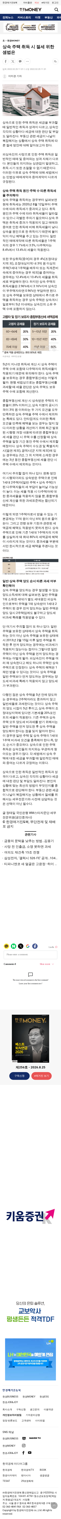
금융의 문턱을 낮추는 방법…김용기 (29, 841)
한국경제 (7, 1470)
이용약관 (48, 1409)
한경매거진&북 (10, 2)
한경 (10, 1396)
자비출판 (27, 2)
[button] (55, 2)
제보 (37, 2)
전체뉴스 (8, 17)
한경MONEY (13, 40)
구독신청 (19, 1075)
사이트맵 (40, 1420)
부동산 (49, 17)
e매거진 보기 (41, 1075)
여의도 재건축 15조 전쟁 (21, 852)
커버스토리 (24, 17)
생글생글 (44, 1475)
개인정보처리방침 (12, 1415)
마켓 (37, 17)
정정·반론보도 (10, 1420)
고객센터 (26, 1420)
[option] (30, 27)
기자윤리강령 (33, 1415)
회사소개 (7, 1409)
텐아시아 (26, 1475)
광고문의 (34, 1409)
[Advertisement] (30, 1140)
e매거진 (45, 2)
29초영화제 (27, 1481)
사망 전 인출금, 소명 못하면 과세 (27, 847)
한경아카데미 (10, 1475)
